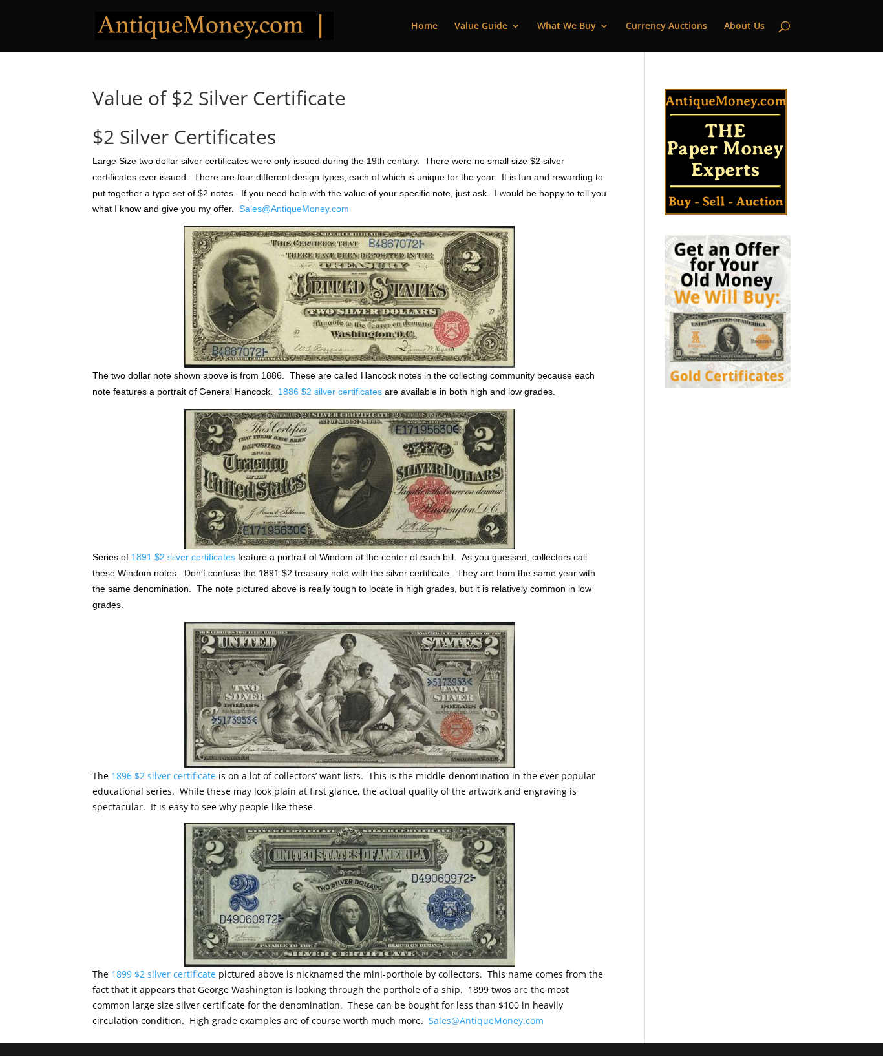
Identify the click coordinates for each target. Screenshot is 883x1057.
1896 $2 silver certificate (163, 775)
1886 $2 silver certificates (330, 391)
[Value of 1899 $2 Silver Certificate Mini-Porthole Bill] (349, 895)
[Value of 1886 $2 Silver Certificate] (349, 297)
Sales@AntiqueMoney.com (294, 209)
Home (424, 26)
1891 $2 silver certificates (183, 557)
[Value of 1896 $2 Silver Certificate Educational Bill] (349, 695)
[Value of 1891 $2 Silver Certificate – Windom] (349, 479)
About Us (744, 26)
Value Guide (480, 26)
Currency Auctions (666, 26)
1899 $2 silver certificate (163, 974)
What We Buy (566, 26)
